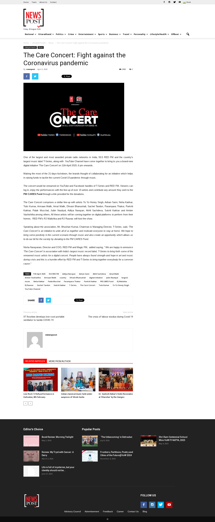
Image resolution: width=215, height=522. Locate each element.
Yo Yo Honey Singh (121, 285)
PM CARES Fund (106, 281)
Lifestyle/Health (158, 34)
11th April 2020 (39, 274)
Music (41, 47)
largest (125, 277)
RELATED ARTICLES (35, 361)
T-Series (72, 285)
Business (113, 34)
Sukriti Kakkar (60, 285)
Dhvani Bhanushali (78, 277)
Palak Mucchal (54, 281)
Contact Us (133, 511)
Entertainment (86, 34)
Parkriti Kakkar (90, 281)
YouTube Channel (32, 289)
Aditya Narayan (69, 274)
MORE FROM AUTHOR (60, 361)
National (29, 34)
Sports (101, 34)
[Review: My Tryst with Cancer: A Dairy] (31, 456)
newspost (30, 69)
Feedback (108, 511)
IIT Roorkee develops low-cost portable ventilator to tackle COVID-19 (43, 318)
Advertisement (92, 511)
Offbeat (175, 34)
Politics (59, 34)
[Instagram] (169, 2)
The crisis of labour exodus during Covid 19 (110, 316)
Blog (145, 511)
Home (26, 2)
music (27, 281)
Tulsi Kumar (104, 285)
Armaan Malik (50, 277)
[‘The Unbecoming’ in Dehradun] (90, 440)
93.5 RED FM (54, 274)
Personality (139, 34)
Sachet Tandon (43, 285)
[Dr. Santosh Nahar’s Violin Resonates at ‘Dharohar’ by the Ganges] (116, 379)
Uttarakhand (44, 34)
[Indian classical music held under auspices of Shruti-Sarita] (78, 379)
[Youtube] (179, 2)
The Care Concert (87, 285)
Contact (53, 2)
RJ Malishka (122, 281)
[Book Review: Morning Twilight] (31, 440)
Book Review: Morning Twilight (57, 437)
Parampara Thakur (72, 281)
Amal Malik (114, 274)
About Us (43, 2)
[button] (188, 34)
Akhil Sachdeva (99, 274)
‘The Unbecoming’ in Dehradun (116, 437)
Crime (71, 34)
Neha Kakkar (39, 281)
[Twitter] (174, 2)
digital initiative (96, 277)
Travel (126, 34)
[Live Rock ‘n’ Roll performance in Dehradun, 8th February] (40, 379)
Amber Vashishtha (33, 277)
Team (34, 2)
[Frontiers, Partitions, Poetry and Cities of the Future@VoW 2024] (90, 456)
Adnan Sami (84, 274)
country (63, 277)
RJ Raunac (29, 285)
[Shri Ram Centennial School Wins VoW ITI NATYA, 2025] (148, 440)
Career (120, 511)
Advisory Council (72, 511)
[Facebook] (164, 2)
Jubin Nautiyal (112, 277)
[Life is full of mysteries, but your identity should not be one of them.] (31, 471)
